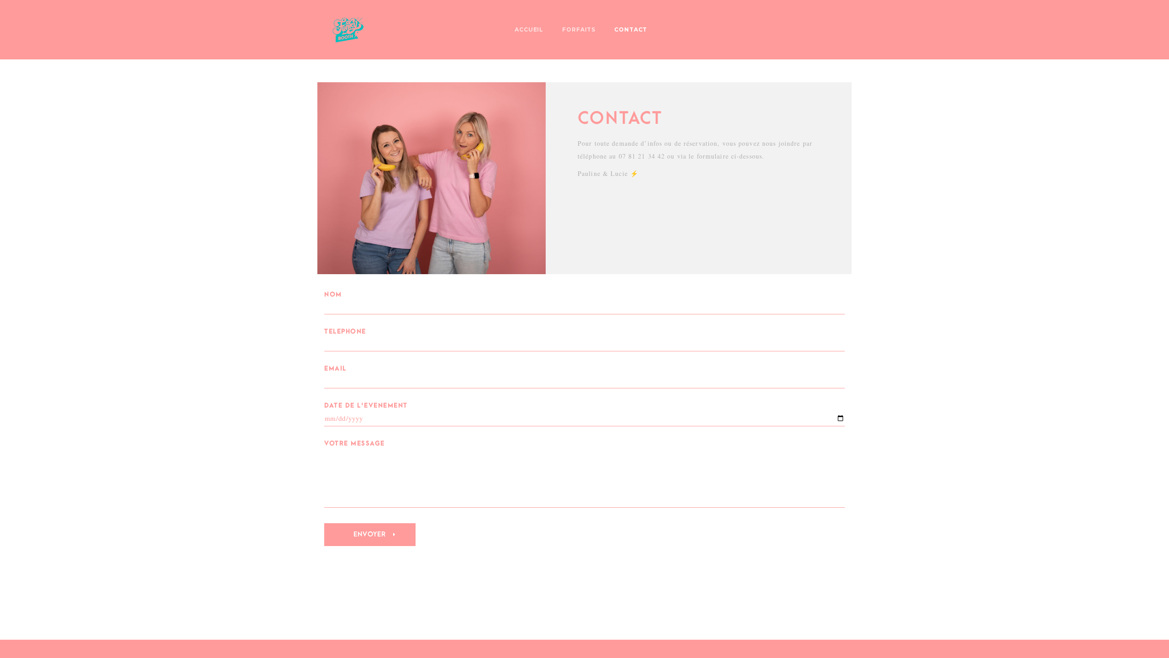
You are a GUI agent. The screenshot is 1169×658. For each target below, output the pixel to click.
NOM (333, 294)
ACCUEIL (529, 29)
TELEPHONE (345, 331)
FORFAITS (579, 29)
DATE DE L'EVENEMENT (366, 405)
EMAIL (335, 368)
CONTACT (631, 29)
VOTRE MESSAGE (354, 443)
